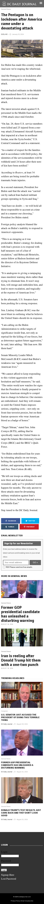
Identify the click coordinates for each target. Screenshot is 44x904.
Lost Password (8, 878)
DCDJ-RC (4, 34)
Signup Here (7, 874)
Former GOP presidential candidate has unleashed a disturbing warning (20, 614)
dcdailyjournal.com (24, 897)
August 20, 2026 (7, 668)
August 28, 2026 (22, 724)
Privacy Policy (15, 901)
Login (4, 851)
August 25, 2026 (22, 819)
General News (6, 9)
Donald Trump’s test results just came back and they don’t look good (21, 813)
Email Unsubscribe (27, 901)
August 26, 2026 (7, 624)
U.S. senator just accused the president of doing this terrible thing (20, 717)
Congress (4, 711)
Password (6, 860)
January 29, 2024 (18, 34)
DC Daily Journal (6, 724)
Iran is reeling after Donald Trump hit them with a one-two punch (21, 660)
